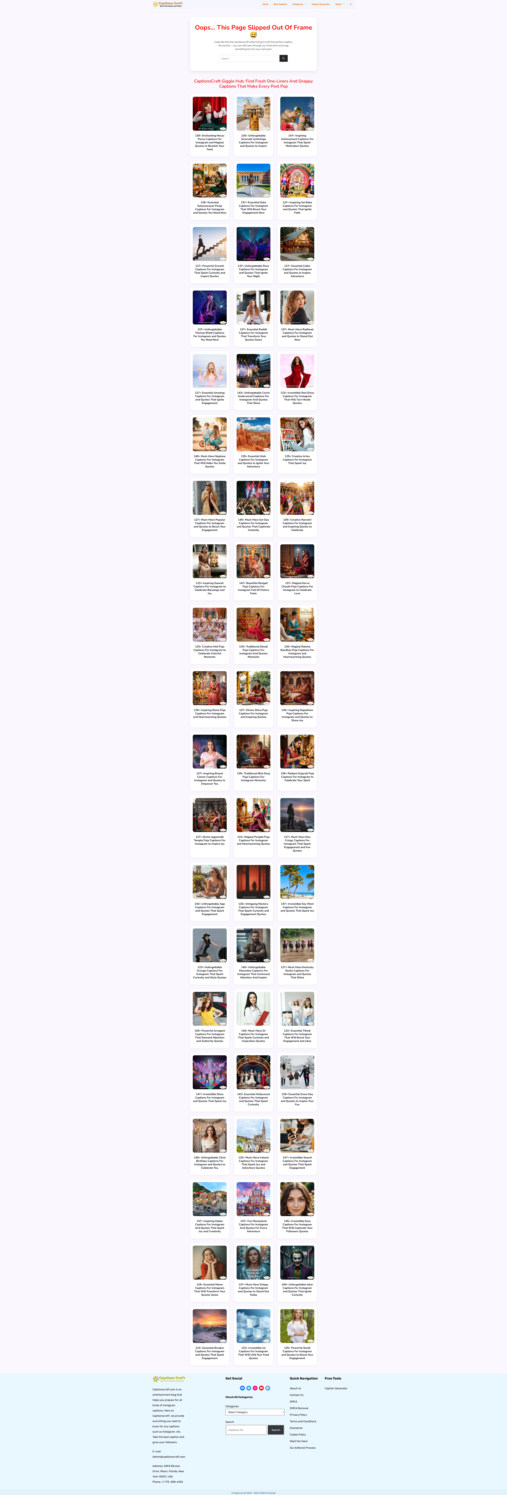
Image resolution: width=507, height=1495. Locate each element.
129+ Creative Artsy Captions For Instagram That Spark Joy (297, 459)
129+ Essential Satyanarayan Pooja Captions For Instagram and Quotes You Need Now (209, 207)
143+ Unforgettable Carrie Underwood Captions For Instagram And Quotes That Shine (253, 398)
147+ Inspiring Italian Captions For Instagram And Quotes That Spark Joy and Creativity (209, 1226)
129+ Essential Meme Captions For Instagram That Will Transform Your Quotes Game (209, 1290)
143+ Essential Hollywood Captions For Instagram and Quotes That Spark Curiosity (253, 1099)
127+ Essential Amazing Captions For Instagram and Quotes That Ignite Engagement (210, 398)
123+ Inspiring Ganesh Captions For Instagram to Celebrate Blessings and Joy (209, 588)
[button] (351, 4)
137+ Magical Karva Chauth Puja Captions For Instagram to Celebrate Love (297, 588)
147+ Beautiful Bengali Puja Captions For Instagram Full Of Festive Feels (253, 588)
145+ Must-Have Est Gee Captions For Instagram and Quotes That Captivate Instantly (253, 525)
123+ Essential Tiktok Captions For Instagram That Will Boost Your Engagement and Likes (297, 1036)
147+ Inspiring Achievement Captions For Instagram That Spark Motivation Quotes (297, 141)
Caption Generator (321, 4)
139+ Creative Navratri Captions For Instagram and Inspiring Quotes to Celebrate (297, 525)
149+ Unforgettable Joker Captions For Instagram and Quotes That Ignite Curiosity (297, 1290)
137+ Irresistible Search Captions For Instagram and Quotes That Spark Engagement (297, 1163)
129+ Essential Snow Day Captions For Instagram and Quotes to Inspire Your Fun (297, 1099)
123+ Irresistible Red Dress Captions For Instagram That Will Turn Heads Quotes (297, 398)
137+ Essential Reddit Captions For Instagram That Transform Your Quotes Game (253, 334)
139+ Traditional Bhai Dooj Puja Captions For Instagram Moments (253, 777)
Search (230, 1421)
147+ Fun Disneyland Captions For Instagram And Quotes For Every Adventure (253, 1226)
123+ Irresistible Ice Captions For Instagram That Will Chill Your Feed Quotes (253, 1353)
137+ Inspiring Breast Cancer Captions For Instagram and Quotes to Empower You (209, 779)
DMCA (293, 1401)
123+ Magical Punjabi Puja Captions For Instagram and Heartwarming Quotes (253, 840)
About (338, 4)
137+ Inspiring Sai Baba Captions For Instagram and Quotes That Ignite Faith (297, 207)
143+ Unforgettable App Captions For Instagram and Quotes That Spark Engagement (210, 909)
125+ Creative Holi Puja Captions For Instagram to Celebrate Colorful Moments (209, 652)
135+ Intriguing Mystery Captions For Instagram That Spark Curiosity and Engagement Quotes (253, 909)
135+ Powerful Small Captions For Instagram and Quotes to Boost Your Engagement (297, 1353)
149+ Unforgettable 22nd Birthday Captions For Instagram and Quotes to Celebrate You (209, 1163)
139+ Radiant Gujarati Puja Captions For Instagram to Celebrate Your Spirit (297, 777)
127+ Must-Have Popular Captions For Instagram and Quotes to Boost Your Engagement (210, 525)
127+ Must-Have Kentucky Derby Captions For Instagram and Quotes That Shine (297, 972)
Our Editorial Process (303, 1447)
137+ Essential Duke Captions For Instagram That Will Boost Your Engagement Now (253, 207)
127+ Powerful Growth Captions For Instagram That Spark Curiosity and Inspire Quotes (209, 271)
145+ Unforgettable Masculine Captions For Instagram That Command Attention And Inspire (253, 972)
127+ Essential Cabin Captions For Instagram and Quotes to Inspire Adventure (297, 271)
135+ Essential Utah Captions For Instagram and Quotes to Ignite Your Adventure (253, 461)
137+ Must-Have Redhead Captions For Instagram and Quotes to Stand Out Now (297, 334)
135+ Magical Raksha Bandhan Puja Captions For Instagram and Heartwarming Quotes (297, 652)
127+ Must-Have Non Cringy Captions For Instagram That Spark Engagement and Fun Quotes (297, 843)
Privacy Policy (298, 1414)
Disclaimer (296, 1428)
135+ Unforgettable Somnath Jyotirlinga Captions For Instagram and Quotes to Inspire (253, 141)
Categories (297, 4)
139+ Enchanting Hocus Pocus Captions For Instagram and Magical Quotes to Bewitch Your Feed (209, 142)
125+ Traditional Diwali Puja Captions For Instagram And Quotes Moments (253, 652)
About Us (295, 1388)
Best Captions (280, 4)
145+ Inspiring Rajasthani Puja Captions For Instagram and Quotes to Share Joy (297, 715)
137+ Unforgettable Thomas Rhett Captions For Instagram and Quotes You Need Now (209, 334)
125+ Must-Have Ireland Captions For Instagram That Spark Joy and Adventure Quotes (253, 1163)
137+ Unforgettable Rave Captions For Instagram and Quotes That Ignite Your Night (253, 271)
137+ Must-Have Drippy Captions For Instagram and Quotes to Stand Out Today (253, 1290)
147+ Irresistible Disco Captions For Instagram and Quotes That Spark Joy (209, 1097)
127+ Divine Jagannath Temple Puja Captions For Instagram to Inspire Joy (210, 840)
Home (265, 4)
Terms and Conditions (303, 1421)
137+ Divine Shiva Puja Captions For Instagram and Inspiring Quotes (253, 713)
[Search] (284, 58)
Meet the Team (299, 1441)
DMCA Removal (299, 1408)
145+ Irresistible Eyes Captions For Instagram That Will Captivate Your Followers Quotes (297, 1226)
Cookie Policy (298, 1434)
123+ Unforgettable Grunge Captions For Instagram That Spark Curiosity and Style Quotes (209, 972)
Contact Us (296, 1395)
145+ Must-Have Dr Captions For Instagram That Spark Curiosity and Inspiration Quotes (253, 1036)
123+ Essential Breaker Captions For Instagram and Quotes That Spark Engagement (209, 1353)
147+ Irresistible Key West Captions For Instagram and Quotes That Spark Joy (297, 907)
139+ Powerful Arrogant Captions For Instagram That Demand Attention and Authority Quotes (209, 1036)
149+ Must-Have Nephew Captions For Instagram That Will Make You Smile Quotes (210, 461)
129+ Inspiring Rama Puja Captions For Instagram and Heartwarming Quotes (209, 713)
